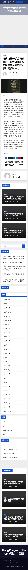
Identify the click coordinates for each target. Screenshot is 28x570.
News (4, 55)
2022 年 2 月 (6, 353)
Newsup (21, 560)
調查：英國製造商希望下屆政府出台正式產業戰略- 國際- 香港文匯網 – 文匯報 (14, 232)
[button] (23, 46)
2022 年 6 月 (6, 337)
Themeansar (13, 562)
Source (6, 153)
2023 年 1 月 (6, 308)
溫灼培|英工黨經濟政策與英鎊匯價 (12, 262)
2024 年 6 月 (6, 300)
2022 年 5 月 (6, 341)
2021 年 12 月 (7, 361)
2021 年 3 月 (6, 399)
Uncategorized (7, 430)
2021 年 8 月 (6, 378)
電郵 (22, 566)
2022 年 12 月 (7, 312)
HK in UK (14, 73)
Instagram (17, 566)
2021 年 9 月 (6, 374)
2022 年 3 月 (6, 349)
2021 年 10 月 (7, 370)
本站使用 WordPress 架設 (10, 560)
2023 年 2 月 (6, 304)
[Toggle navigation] (13, 46)
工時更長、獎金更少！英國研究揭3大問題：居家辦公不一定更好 (9, 163)
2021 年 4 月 (6, 394)
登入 (4, 445)
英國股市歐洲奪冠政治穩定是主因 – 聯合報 (13, 214)
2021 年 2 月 (6, 403)
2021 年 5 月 (6, 390)
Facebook (7, 566)
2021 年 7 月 (6, 382)
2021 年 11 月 (6, 366)
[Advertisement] (14, 30)
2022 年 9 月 (6, 324)
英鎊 (4, 434)
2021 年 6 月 (6, 386)
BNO (4, 422)
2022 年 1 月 (6, 357)
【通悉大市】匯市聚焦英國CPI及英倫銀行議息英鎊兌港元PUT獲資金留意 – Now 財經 (14, 268)
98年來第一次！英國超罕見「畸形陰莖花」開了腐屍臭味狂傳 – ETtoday (14, 199)
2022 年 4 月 (6, 345)
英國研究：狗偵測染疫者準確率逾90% (19, 163)
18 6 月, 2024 (8, 486)
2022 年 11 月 (7, 316)
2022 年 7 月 (6, 333)
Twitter (12, 566)
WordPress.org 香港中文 (10, 457)
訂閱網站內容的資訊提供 (10, 449)
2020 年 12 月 (7, 411)
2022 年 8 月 (6, 328)
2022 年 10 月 (7, 320)
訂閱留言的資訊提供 (8, 453)
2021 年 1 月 (6, 407)
